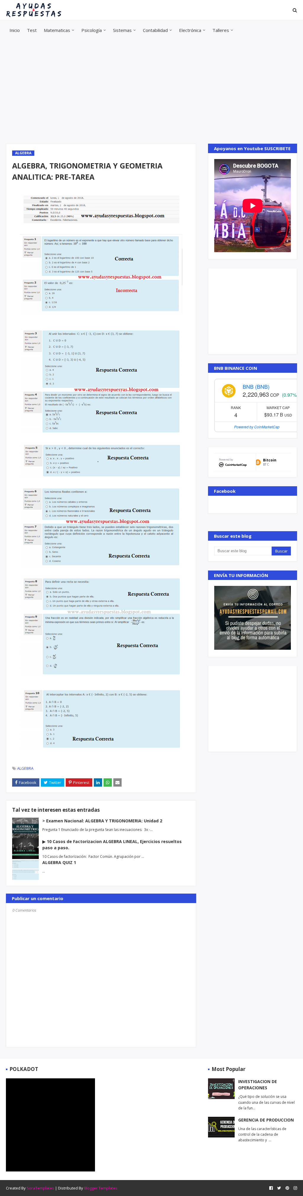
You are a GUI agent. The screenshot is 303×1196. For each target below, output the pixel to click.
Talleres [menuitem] (220, 30)
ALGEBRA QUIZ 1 (59, 862)
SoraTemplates (40, 1188)
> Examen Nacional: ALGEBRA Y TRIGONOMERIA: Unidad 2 (102, 821)
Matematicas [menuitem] (57, 30)
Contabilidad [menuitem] (155, 30)
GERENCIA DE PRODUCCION (266, 1120)
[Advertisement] (151, 92)
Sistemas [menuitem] (122, 30)
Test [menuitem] (32, 30)
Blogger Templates (100, 1188)
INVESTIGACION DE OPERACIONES (257, 1084)
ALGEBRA (25, 768)
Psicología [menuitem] (91, 30)
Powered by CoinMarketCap (257, 426)
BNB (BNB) (256, 386)
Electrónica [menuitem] (190, 30)
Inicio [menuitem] (14, 30)
